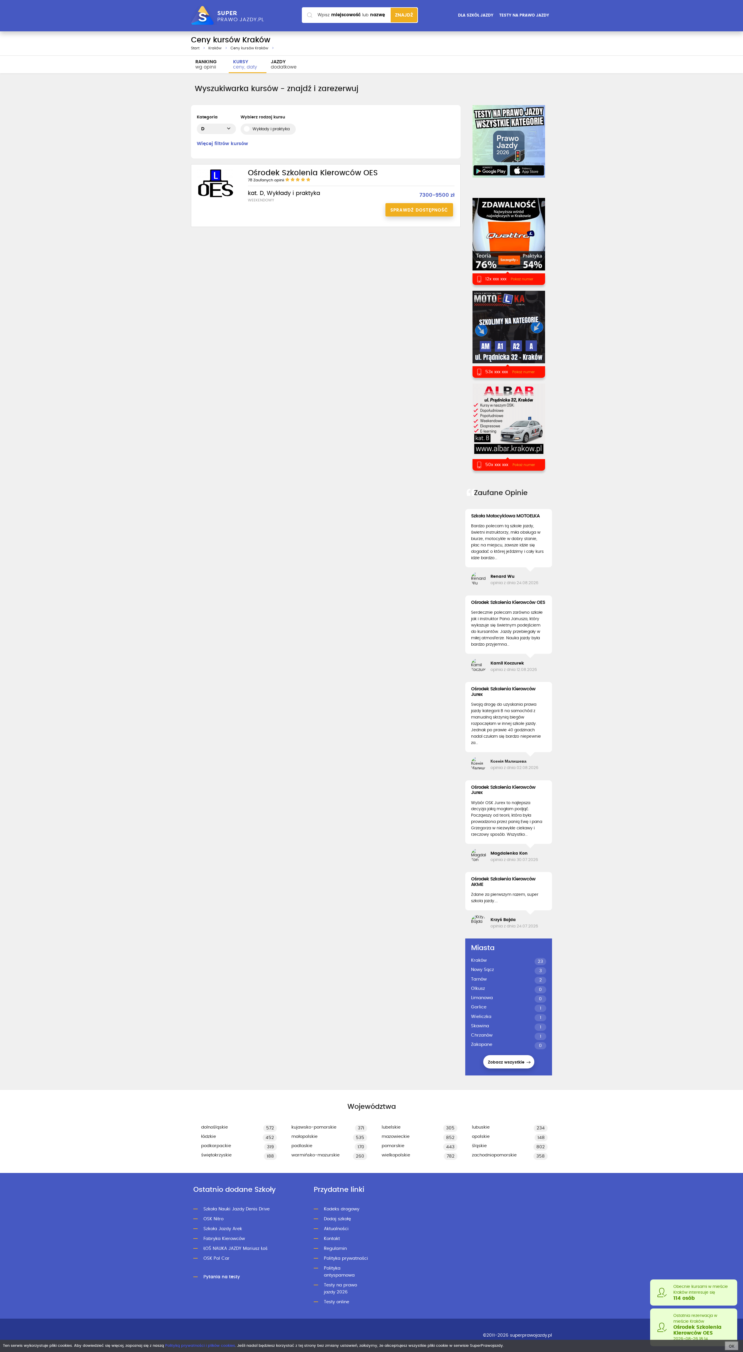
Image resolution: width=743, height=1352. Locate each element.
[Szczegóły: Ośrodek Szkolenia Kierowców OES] (215, 197)
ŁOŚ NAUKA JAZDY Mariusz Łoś (235, 1248)
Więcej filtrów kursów (222, 143)
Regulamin (335, 1248)
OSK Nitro (213, 1219)
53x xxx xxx (496, 372)
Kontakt (332, 1239)
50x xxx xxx (496, 465)
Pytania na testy (221, 1277)
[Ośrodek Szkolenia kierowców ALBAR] (508, 427)
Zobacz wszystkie (507, 1062)
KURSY (245, 64)
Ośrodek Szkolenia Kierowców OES (508, 602)
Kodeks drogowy (341, 1209)
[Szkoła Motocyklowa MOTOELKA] (508, 334)
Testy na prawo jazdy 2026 (340, 1288)
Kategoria (207, 117)
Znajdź (404, 15)
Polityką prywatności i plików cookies (200, 1346)
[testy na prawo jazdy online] (509, 141)
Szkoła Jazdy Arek (222, 1229)
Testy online (336, 1302)
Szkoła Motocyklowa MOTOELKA (505, 516)
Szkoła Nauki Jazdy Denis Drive (236, 1209)
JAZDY (284, 64)
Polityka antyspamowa (339, 1271)
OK (732, 1346)
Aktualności (336, 1229)
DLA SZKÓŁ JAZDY (475, 15)
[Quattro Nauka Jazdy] (508, 241)
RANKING (206, 64)
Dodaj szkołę (337, 1219)
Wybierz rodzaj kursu (263, 117)
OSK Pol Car (216, 1258)
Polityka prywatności (346, 1258)
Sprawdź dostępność (419, 210)
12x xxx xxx (495, 279)
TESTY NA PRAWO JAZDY (524, 15)
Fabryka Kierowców (224, 1239)
